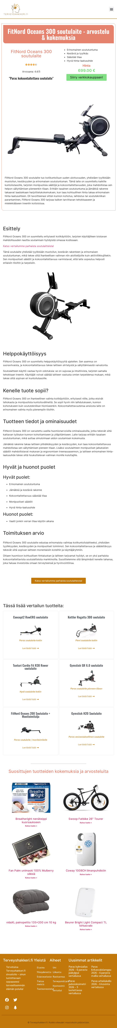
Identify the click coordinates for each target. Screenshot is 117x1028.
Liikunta (57, 972)
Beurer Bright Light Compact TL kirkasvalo (86, 924)
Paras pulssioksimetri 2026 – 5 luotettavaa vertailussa (77, 987)
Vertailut (57, 990)
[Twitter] (15, 1000)
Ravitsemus (59, 976)
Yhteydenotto (43, 972)
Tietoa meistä (40, 983)
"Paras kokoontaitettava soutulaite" (31, 78)
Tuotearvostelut (43, 988)
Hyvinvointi (59, 985)
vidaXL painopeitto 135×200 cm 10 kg (31, 922)
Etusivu (40, 967)
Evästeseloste (43, 976)
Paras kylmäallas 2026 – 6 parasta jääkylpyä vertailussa (78, 971)
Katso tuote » (31, 826)
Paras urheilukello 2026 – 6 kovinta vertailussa (101, 984)
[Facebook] (7, 1000)
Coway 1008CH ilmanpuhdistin (86, 870)
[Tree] (15, 1007)
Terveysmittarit (61, 981)
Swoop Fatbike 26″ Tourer (86, 818)
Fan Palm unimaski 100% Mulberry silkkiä (31, 872)
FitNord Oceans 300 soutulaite (31, 53)
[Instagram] (7, 1007)
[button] (111, 9)
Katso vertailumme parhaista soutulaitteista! (28, 246)
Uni (54, 967)
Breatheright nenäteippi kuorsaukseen (31, 820)
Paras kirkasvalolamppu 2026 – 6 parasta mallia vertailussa (101, 971)
